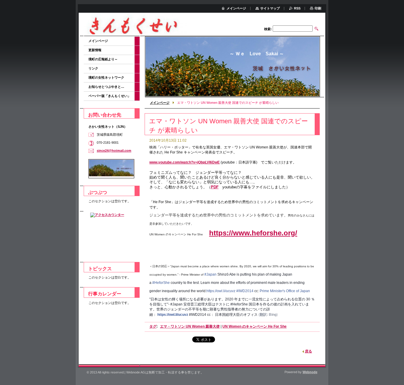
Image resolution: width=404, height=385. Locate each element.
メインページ (159, 102)
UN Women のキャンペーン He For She (254, 326)
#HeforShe (161, 283)
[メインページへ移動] (135, 25)
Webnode (310, 372)
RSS (297, 8)
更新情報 (94, 50)
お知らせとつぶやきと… (106, 86)
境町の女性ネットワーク (106, 77)
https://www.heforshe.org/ (253, 233)
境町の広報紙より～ (103, 59)
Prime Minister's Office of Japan (285, 291)
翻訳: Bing (268, 315)
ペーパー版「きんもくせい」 (109, 96)
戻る (308, 351)
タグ (152, 326)
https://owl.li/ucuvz (220, 291)
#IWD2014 (244, 291)
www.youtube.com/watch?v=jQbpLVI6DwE (184, 162)
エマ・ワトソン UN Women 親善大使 (190, 326)
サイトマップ (270, 8)
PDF (215, 187)
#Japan (210, 274)
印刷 (318, 8)
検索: (268, 29)
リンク (93, 68)
